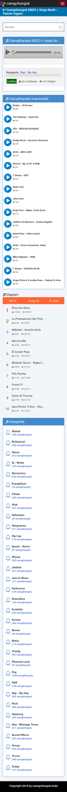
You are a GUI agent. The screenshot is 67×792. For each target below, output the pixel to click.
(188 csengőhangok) (22, 434)
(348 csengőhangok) (22, 706)
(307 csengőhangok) (22, 507)
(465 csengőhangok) (22, 622)
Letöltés (11, 81)
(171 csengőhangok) (22, 581)
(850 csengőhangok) (22, 696)
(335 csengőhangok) (22, 612)
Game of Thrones (22, 395)
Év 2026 (54, 301)
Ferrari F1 (17, 384)
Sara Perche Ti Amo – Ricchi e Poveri (33, 406)
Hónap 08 (33, 301)
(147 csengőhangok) (22, 769)
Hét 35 (13, 301)
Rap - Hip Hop (29, 72)
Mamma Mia (19, 341)
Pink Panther (19, 373)
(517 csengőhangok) (22, 528)
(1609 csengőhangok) (22, 675)
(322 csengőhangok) (22, 738)
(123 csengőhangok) (22, 466)
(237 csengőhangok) (22, 570)
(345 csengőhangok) (22, 717)
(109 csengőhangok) (22, 591)
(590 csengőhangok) (22, 560)
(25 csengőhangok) (21, 518)
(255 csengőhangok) (22, 497)
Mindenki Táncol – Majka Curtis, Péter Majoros (38, 362)
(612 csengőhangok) (22, 455)
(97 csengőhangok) (21, 664)
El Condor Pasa (20, 351)
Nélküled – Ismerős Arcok (26, 329)
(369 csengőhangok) (22, 445)
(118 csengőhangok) (22, 539)
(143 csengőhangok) (22, 602)
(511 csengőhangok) (22, 727)
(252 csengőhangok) (22, 476)
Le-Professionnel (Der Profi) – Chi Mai (33, 318)
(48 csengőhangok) (21, 633)
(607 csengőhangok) (22, 654)
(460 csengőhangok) (22, 759)
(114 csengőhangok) (22, 643)
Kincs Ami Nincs (21, 308)
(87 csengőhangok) (21, 549)
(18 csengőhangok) (21, 486)
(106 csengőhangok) (22, 685)
